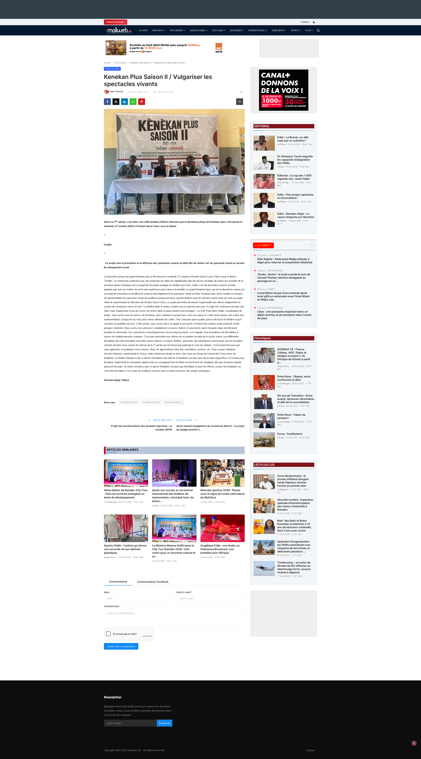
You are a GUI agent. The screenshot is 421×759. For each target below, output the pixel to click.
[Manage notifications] (414, 743)
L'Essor (280, 166)
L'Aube (155, 505)
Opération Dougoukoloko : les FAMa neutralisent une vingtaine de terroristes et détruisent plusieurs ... (294, 546)
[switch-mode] (314, 22)
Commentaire (111, 606)
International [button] (256, 30)
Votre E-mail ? (184, 592)
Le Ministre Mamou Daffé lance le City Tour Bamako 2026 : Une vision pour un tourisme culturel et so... (173, 551)
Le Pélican (282, 144)
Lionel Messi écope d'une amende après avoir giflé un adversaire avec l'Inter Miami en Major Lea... (283, 296)
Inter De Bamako (283, 182)
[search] (318, 30)
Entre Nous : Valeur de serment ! (291, 416)
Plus (307, 30)
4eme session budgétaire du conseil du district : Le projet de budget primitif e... (210, 427)
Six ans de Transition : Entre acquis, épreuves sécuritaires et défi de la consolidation (295, 399)
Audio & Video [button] (197, 30)
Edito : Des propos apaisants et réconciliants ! (295, 196)
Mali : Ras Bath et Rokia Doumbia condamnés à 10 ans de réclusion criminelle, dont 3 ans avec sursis (294, 525)
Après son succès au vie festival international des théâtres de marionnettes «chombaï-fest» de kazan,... (173, 495)
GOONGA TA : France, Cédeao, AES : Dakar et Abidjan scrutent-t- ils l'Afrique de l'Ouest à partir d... (293, 356)
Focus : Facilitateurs (289, 434)
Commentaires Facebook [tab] (152, 582)
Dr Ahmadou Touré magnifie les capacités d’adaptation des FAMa (295, 160)
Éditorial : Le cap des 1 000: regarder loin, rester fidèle (294, 177)
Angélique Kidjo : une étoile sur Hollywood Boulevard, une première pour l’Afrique (220, 549)
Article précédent (162, 420)
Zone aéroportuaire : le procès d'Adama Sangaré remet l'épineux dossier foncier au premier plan (293, 480)
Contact (305, 21)
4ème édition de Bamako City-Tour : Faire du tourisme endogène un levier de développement (126, 493)
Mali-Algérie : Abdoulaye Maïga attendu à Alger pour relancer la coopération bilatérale (284, 260)
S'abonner (164, 723)
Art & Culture (120, 62)
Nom (106, 592)
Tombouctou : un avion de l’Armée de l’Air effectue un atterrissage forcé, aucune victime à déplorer (293, 567)
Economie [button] (235, 30)
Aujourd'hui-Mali (110, 557)
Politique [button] (217, 30)
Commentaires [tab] (118, 581)
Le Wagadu (282, 489)
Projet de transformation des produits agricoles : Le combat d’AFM (141, 427)
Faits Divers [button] (176, 30)
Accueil (107, 62)
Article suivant (184, 420)
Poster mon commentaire (121, 646)
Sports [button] (294, 30)
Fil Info (143, 30)
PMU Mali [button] (157, 30)
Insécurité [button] (278, 30)
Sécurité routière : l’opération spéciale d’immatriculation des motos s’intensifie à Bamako (295, 504)
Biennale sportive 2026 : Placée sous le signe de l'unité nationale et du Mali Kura (222, 493)
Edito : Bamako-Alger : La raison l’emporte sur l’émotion (295, 215)
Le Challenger (110, 502)
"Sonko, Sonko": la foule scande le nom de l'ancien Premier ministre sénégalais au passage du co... (283, 278)
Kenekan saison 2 (129, 402)
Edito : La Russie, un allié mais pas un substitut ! (292, 139)
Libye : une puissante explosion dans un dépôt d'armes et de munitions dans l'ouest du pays (284, 315)
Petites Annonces (115, 21)
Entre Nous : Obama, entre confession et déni (293, 378)
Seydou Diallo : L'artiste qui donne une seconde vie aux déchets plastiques (125, 549)
